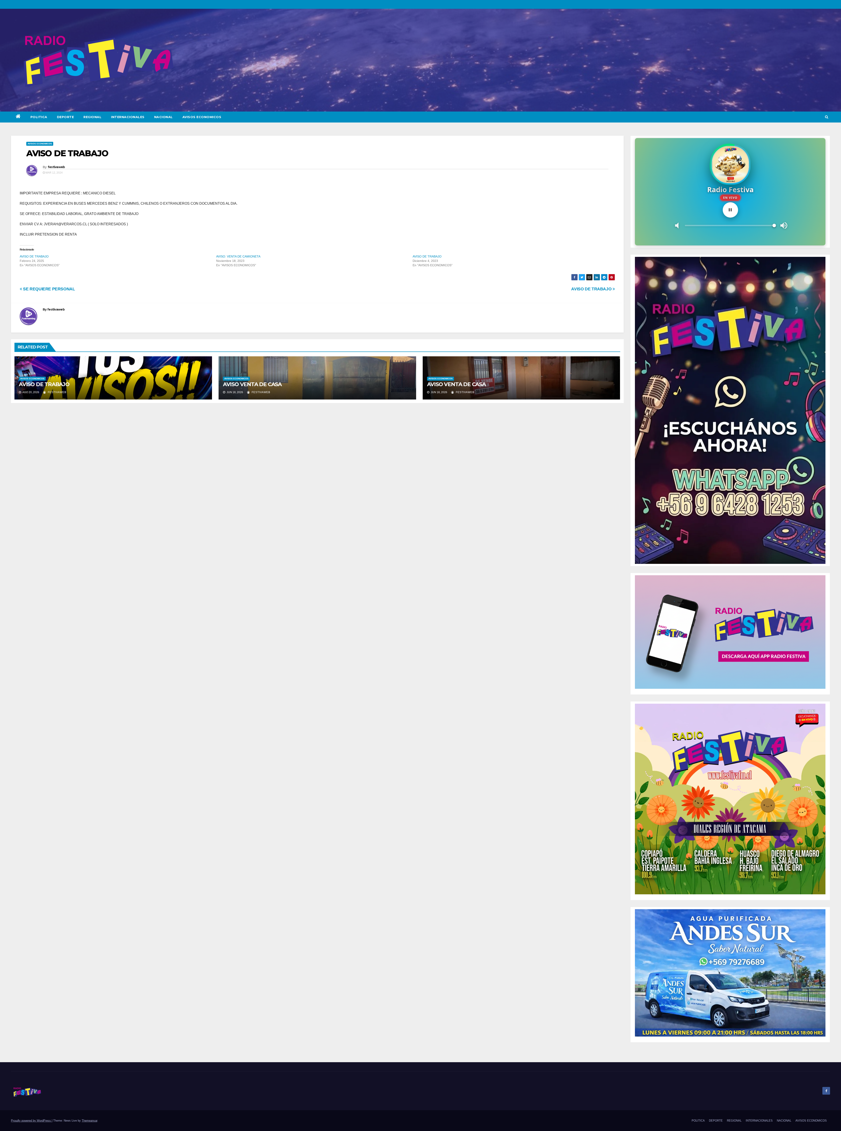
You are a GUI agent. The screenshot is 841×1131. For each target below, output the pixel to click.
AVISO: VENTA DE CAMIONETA (238, 256)
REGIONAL (92, 117)
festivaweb (56, 167)
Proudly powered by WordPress (31, 1120)
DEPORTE (65, 117)
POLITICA (38, 117)
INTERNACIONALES (128, 117)
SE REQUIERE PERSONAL (48, 289)
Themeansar (89, 1120)
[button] (826, 117)
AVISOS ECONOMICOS (201, 117)
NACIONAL (163, 117)
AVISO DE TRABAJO (34, 256)
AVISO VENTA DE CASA (252, 384)
